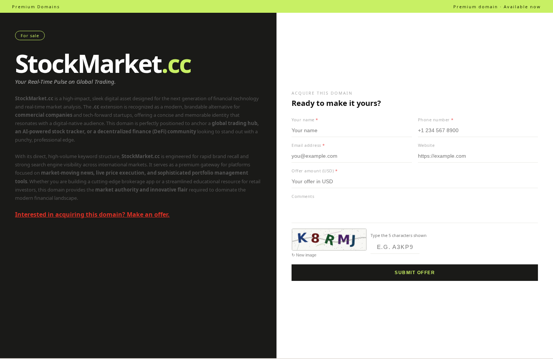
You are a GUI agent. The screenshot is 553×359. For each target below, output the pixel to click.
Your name (305, 119)
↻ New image (304, 255)
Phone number (436, 119)
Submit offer (415, 272)
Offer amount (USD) (314, 170)
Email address (308, 145)
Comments (303, 196)
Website (426, 145)
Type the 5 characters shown (399, 235)
